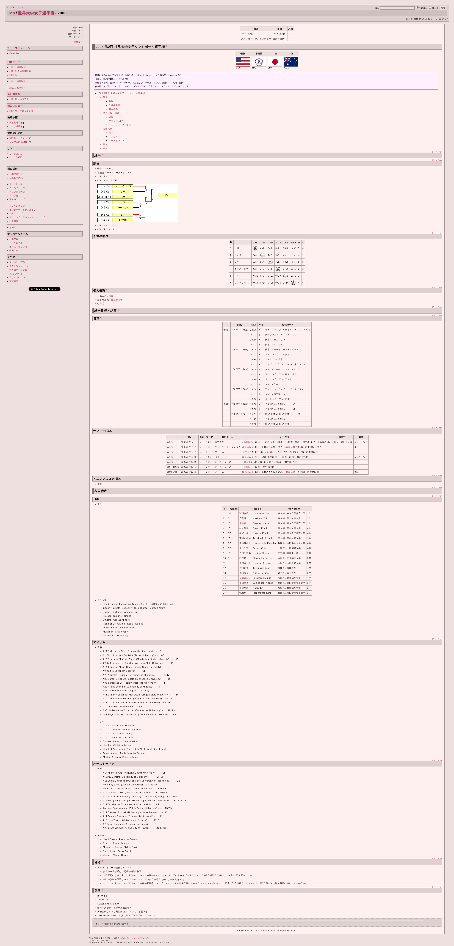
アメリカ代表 (16, 243)
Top (11, 13)
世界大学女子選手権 (36, 13)
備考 (105, 144)
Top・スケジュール (18, 48)
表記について (16, 274)
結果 (105, 97)
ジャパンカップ (17, 206)
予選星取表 (114, 105)
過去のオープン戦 (18, 270)
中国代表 (13, 250)
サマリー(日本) (116, 121)
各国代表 (107, 128)
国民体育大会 (15, 105)
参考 (105, 148)
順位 (111, 101)
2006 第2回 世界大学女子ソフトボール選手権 (121, 93)
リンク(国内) (15, 153)
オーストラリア (117, 140)
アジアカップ (16, 195)
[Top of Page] (437, 152)
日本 (111, 132)
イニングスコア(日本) (120, 124)
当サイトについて (18, 277)
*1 (152, 875)
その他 (12, 227)
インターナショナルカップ (22, 209)
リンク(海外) (15, 157)
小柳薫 (110, 296)
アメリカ (113, 136)
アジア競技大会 (17, 192)
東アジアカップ (17, 199)
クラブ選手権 (16, 126)
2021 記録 (14, 75)
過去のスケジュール (19, 266)
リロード (19, 7)
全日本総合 (13, 94)
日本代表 (13, 239)
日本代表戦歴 (16, 174)
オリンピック (16, 184)
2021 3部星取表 (17, 88)
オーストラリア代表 (19, 247)
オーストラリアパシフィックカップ (27, 217)
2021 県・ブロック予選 (21, 111)
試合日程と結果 (111, 113)
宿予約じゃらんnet (19, 138)
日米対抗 (13, 221)
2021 (27, 122)
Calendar (14, 53)
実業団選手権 (16, 122)
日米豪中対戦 (16, 178)
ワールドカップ (17, 188)
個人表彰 (113, 109)
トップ (9, 7)
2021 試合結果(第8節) (20, 71)
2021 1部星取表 (17, 67)
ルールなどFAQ (17, 262)
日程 (111, 117)
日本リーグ (13, 62)
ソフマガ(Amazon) (19, 142)
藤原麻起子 (117, 299)
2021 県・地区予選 (19, 99)
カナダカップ (16, 213)
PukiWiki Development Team (132, 938)
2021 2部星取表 (17, 81)
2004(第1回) (247, 33)
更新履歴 (78, 42)
